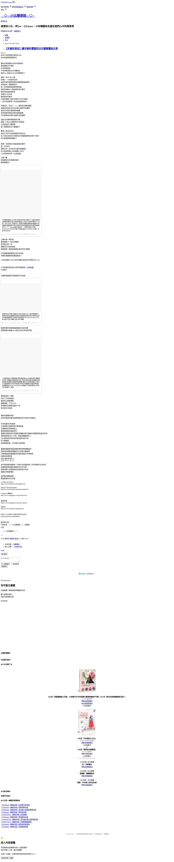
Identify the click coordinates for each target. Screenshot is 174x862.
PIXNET (72, 834)
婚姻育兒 (17, 31)
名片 (6, 40)
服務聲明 (106, 834)
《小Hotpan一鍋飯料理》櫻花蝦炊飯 (13, 812)
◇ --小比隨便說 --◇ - (18, 15)
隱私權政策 (98, 834)
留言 (16, 538)
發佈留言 (4, 566)
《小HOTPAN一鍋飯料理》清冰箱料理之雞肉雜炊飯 (19, 819)
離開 (11, 858)
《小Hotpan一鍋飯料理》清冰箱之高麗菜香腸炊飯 (18, 810)
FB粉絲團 (17, 153)
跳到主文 (4, 21)
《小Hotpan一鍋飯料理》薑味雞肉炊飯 (14, 817)
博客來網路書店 (87, 701)
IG (38, 260)
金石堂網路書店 (87, 703)
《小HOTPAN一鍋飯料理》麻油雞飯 (14, 815)
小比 (2, 527)
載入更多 (4, 554)
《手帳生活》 (18, 547)
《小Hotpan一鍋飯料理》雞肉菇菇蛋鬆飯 (15, 824)
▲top (2, 550)
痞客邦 (12, 538)
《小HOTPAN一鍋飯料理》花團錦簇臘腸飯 (16, 822)
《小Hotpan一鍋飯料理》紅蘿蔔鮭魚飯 (14, 827)
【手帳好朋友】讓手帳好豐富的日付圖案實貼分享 (31, 48)
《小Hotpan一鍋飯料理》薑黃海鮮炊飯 (14, 807)
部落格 (7, 37)
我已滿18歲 (5, 858)
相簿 (6, 35)
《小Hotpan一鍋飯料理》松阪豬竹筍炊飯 (15, 805)
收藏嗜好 (16, 544)
